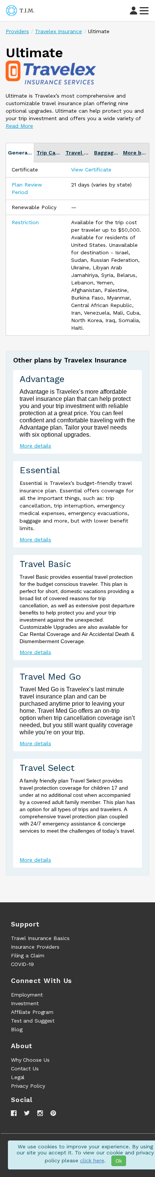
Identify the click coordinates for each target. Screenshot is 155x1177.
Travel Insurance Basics (40, 938)
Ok (118, 1161)
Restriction (25, 222)
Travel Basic (45, 564)
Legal (18, 1077)
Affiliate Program (32, 1012)
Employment (27, 995)
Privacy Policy (28, 1086)
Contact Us (25, 1068)
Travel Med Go (50, 676)
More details (35, 446)
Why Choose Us (30, 1060)
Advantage (42, 379)
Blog (17, 1029)
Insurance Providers (35, 947)
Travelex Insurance (58, 31)
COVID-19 (22, 964)
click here (92, 1160)
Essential (40, 470)
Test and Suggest (33, 1021)
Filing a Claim (27, 955)
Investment (25, 1003)
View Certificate (91, 170)
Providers (17, 31)
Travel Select (47, 768)
